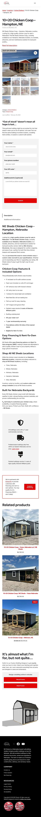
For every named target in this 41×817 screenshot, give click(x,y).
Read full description (9, 45)
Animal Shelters (19, 10)
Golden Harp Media (25, 799)
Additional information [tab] (12, 219)
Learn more (15, 449)
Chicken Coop (9, 111)
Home (4, 10)
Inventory (10, 10)
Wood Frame (20, 679)
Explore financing (30, 486)
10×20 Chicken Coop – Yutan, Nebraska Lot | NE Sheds (20, 548)
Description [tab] (8, 215)
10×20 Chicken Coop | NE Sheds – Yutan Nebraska (20, 593)
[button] (35, 53)
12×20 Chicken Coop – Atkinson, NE (20, 637)
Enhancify (9, 481)
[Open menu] (35, 3)
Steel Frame (20, 686)
